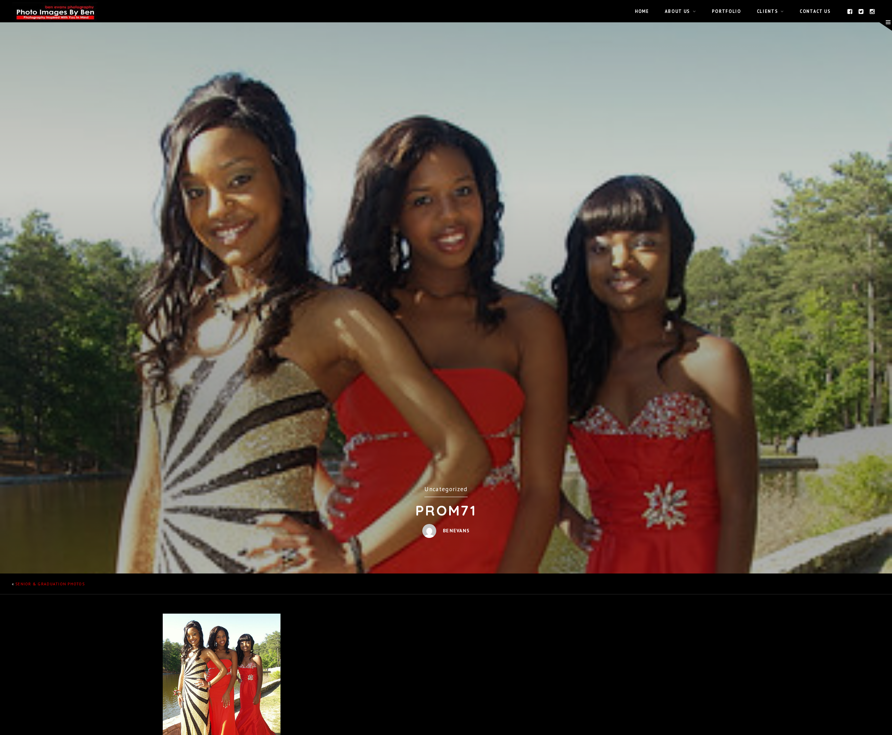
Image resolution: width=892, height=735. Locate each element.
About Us (677, 11)
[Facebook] (850, 11)
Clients (767, 11)
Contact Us (815, 11)
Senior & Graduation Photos (50, 584)
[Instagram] (872, 11)
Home (642, 11)
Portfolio (726, 11)
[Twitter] (861, 11)
